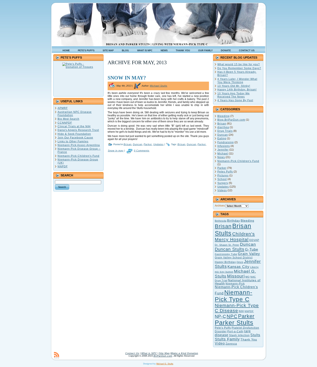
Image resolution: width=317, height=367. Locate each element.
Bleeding (223, 116)
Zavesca (231, 343)
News (221, 157)
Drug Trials (225, 130)
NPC (232, 316)
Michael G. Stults (164, 363)
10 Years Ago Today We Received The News (233, 95)
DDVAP (254, 240)
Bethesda (220, 220)
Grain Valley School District (234, 257)
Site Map (164, 353)
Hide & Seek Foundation (74, 133)
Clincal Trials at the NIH (74, 126)
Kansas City (239, 267)
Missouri (236, 276)
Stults (255, 335)
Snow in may (116, 150)
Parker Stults (234, 322)
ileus (240, 262)
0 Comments (141, 150)
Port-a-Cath (235, 331)
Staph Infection (239, 335)
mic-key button (224, 272)
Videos (222, 190)
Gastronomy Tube (226, 254)
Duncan (137, 144)
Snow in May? (127, 78)
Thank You (248, 339)
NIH (241, 311)
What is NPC (149, 353)
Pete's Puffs (223, 327)
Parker (148, 144)
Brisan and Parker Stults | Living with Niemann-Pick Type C (157, 44)
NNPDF (63, 166)
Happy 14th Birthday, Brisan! (237, 89)
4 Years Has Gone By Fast (235, 100)
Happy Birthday (225, 262)
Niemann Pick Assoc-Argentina (79, 145)
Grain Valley (249, 254)
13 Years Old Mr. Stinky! (233, 85)
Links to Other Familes (73, 141)
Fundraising (225, 142)
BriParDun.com (163, 356)
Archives (220, 205)
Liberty (254, 267)
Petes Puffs (225, 171)
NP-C (220, 316)
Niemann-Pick (235, 283)
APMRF (63, 108)
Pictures (223, 175)
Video (220, 343)
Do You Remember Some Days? (239, 68)
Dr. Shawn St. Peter (227, 245)
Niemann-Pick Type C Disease (237, 308)
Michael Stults (158, 85)
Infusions (223, 146)
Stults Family (227, 339)
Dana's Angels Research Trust (78, 130)
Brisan (128, 144)
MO (247, 276)
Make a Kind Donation (184, 353)
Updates (158, 144)
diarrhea (223, 127)
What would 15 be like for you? (238, 64)
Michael (222, 153)
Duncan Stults (229, 249)
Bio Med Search (68, 118)
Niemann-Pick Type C (233, 296)
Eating (221, 138)
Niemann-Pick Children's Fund (78, 155)
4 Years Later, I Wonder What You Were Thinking (237, 81)
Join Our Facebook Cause (75, 137)
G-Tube (251, 249)
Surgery (222, 183)
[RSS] (56, 355)
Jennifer (223, 149)
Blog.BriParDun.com (231, 119)
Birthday (233, 220)
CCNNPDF (65, 122)
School (222, 179)
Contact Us (132, 353)
